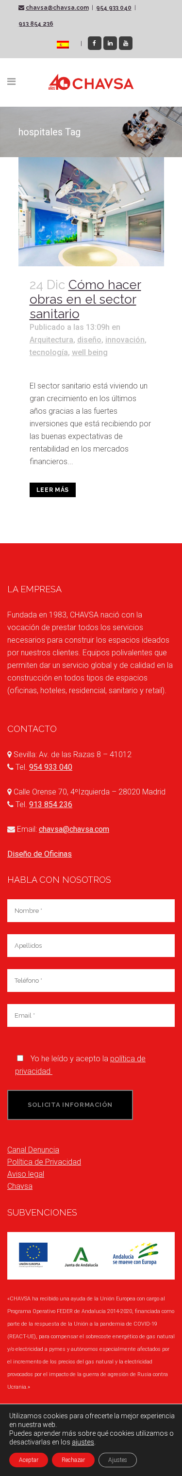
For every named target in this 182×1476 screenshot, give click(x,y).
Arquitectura (51, 339)
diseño (89, 339)
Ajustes (117, 1460)
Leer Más (52, 490)
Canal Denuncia (33, 1149)
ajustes (83, 1442)
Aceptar (28, 1460)
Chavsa (20, 1186)
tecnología (49, 352)
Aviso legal (25, 1174)
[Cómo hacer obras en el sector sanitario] (91, 211)
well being (90, 352)
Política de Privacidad (44, 1162)
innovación (125, 339)
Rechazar (73, 1460)
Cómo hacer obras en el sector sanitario (85, 299)
